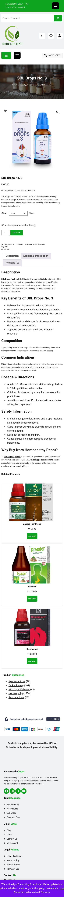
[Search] (58, 18)
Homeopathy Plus (19, 466)
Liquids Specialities (33, 85)
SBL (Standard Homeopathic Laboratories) (36, 279)
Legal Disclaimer (14, 856)
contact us (30, 190)
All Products (12, 808)
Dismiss (45, 892)
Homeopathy (21, 85)
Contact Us (12, 838)
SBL (6, 247)
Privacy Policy (13, 864)
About (9, 834)
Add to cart (16, 233)
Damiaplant (32, 649)
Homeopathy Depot (12, 456)
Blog (9, 830)
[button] (57, 112)
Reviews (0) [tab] (12, 263)
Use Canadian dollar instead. (39, 890)
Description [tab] (12, 256)
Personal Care (13, 817)
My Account (12, 843)
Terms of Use (13, 869)
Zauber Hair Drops (32, 524)
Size (3, 213)
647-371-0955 (54, 55)
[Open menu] (55, 5)
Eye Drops (11, 813)
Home (14, 85)
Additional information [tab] (35, 256)
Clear (31, 213)
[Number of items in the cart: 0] (42, 36)
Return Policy (13, 860)
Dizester (32, 586)
